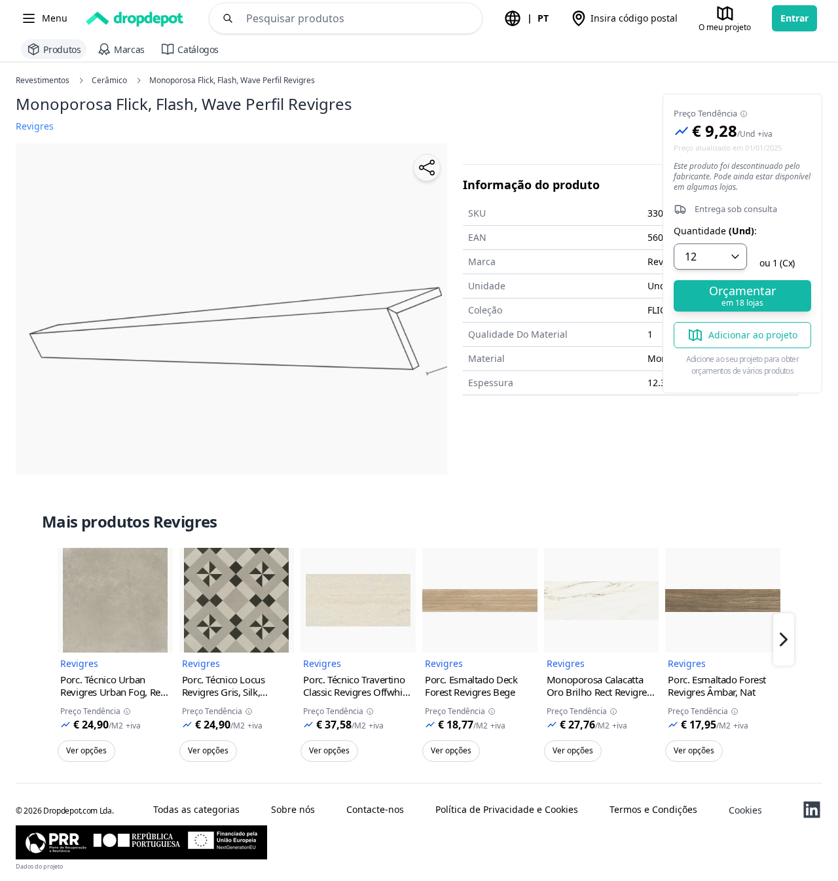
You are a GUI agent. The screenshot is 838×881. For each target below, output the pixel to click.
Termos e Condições (653, 809)
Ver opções (86, 750)
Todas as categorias (196, 809)
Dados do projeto (39, 866)
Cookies (745, 810)
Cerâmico (109, 80)
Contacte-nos (375, 809)
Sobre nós (293, 809)
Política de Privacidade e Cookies (506, 809)
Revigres (79, 663)
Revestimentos (42, 80)
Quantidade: (715, 231)
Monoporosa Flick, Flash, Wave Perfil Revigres (232, 80)
